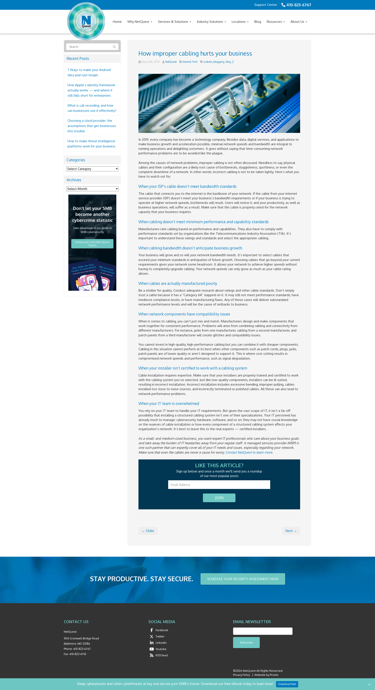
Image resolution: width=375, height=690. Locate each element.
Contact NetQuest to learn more (248, 452)
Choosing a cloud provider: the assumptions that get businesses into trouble (91, 126)
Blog (257, 22)
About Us (298, 22)
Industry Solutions (210, 22)
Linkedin (161, 642)
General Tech (189, 61)
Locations (239, 22)
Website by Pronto (266, 675)
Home (117, 22)
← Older (148, 531)
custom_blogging (213, 61)
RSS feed (162, 655)
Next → (291, 531)
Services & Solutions (173, 22)
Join (219, 497)
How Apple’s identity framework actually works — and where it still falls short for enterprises (91, 90)
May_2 (230, 61)
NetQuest (171, 61)
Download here (287, 684)
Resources (275, 22)
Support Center (265, 5)
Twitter (160, 636)
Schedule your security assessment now (242, 579)
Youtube (161, 649)
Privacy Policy (241, 675)
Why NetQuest (138, 22)
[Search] (114, 46)
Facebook (162, 630)
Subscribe (246, 642)
